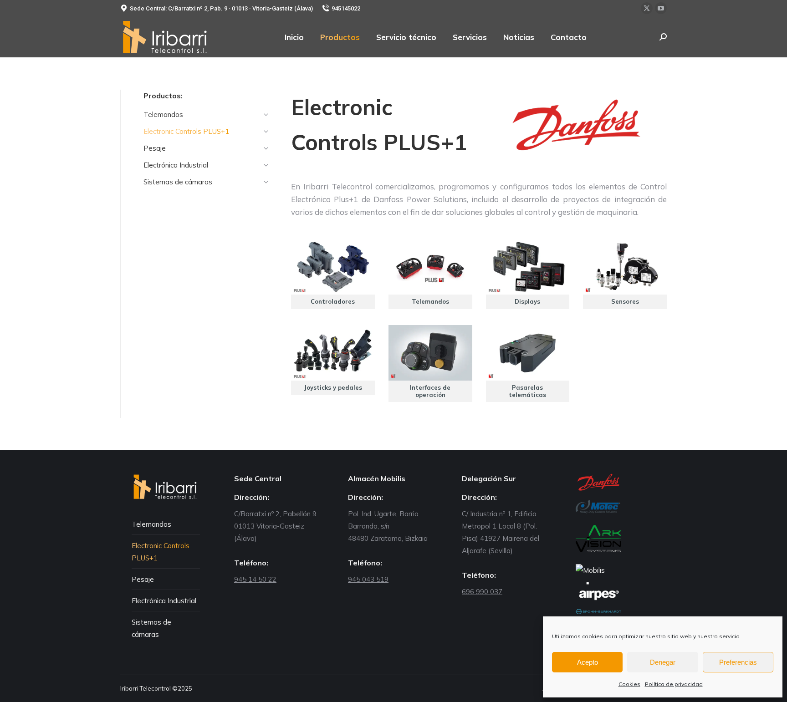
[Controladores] (333, 274)
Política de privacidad (674, 684)
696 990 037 (482, 591)
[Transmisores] (528, 363)
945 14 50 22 (255, 579)
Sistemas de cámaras (151, 628)
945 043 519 (368, 579)
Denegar (662, 662)
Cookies (629, 684)
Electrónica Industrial (164, 600)
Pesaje (143, 579)
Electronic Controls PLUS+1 (160, 551)
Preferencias (738, 662)
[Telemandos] (430, 274)
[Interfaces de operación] (430, 363)
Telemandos (151, 524)
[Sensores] (625, 274)
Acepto (587, 662)
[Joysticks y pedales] (333, 360)
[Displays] (528, 274)
